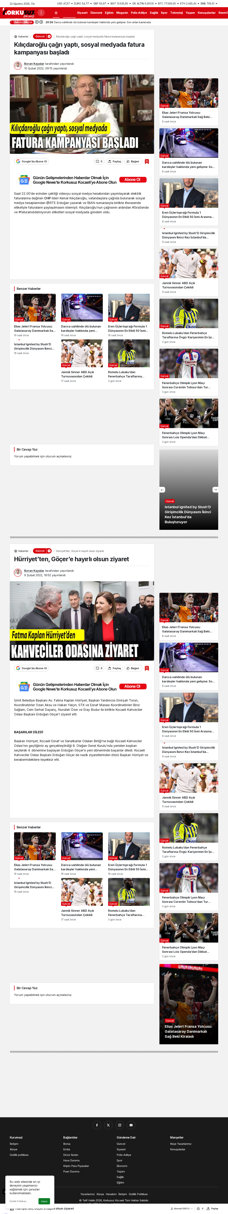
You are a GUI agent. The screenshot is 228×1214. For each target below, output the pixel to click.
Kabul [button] (44, 1201)
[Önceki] (37, 22)
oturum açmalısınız (58, 456)
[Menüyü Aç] (41, 12)
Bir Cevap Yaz (27, 449)
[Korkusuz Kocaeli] (19, 12)
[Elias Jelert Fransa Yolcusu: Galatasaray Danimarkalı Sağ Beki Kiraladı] (35, 315)
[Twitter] (108, 1125)
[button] (25, 21)
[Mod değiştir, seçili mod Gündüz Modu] (8, 21)
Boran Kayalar (34, 63)
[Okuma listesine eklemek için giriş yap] (147, 161)
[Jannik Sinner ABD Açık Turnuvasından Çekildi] (82, 360)
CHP (47, 198)
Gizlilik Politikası (18, 1201)
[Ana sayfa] (56, 13)
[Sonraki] (41, 22)
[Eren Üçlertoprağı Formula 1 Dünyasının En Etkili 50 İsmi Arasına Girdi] (129, 315)
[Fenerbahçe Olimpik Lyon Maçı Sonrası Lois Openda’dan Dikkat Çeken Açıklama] (188, 422)
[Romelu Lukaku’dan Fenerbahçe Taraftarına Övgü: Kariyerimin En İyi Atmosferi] (129, 360)
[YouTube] (131, 1125)
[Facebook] (97, 1125)
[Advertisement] (82, 250)
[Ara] (16, 21)
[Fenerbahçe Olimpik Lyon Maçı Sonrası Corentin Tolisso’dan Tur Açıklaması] (188, 372)
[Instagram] (119, 1125)
